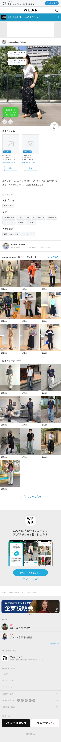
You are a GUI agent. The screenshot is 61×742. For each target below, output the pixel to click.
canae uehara (14, 592)
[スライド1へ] (29, 614)
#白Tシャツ (52, 217)
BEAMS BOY (8, 206)
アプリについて (30, 579)
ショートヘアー (27, 234)
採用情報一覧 (54, 644)
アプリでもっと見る (30, 496)
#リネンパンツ (9, 222)
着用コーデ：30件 (9, 163)
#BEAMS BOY (9, 217)
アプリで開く (51, 3)
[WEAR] (30, 10)
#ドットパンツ (38, 217)
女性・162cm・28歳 (11, 234)
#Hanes (21, 222)
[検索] (57, 10)
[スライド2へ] (31, 614)
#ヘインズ (30, 222)
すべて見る (53, 257)
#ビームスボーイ (23, 217)
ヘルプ (5, 674)
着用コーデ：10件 (28, 163)
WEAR (3, 592)
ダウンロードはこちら (30, 572)
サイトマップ (7, 681)
